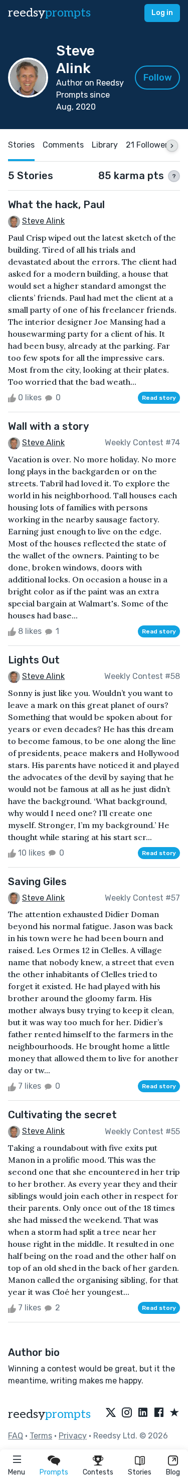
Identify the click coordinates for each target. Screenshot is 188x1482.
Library (105, 145)
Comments (63, 145)
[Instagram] (127, 1413)
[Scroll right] (172, 146)
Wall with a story (48, 426)
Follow (157, 77)
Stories (139, 1472)
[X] (111, 1413)
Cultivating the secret (62, 1115)
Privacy (73, 1435)
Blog (173, 1472)
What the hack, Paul (56, 205)
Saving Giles (37, 882)
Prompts (54, 1472)
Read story (159, 397)
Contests (98, 1472)
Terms (41, 1435)
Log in (162, 13)
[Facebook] (159, 1413)
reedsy (49, 13)
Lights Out (34, 660)
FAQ (15, 1435)
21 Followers (149, 145)
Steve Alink (43, 221)
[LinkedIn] (143, 1413)
